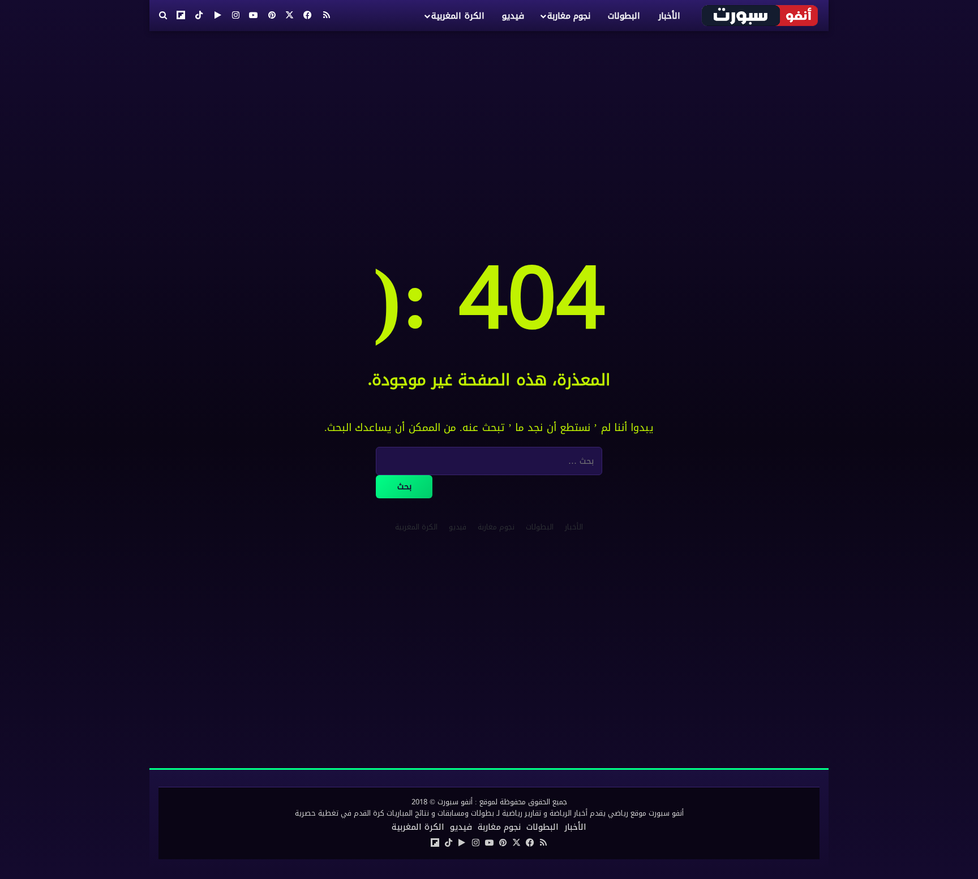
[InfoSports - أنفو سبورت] (760, 15)
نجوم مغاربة (568, 16)
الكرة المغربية (457, 16)
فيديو (513, 16)
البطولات (624, 16)
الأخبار (669, 16)
